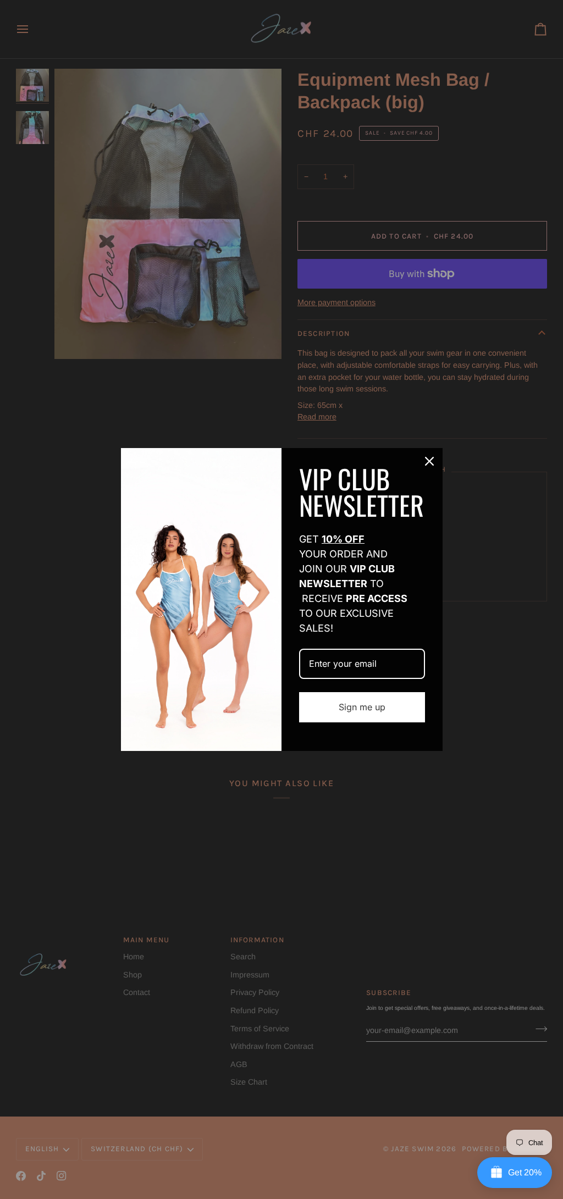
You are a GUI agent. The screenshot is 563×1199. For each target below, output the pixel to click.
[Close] (429, 461)
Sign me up (362, 706)
